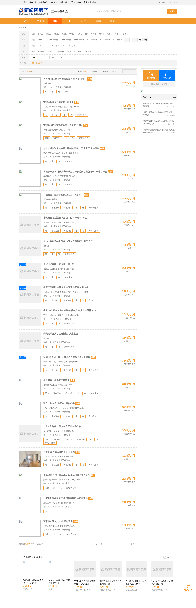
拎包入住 (50, 52)
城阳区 (71, 34)
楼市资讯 (63, 2)
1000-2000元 (66, 40)
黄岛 (87, 34)
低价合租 (60, 52)
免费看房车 (43, 2)
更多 (174, 97)
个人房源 (77, 52)
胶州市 (125, 34)
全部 (33, 34)
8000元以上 (117, 40)
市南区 (40, 34)
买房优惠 (32, 2)
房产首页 (23, 2)
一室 (39, 46)
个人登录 (173, 2)
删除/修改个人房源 (159, 84)
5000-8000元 (105, 40)
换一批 (170, 557)
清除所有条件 (37, 63)
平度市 (117, 34)
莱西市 (109, 34)
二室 (46, 46)
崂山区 (56, 34)
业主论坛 (93, 2)
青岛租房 (22, 28)
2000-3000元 (79, 40)
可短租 (69, 52)
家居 (85, 2)
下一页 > (130, 544)
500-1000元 (53, 40)
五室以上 (72, 46)
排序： (82, 71)
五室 (64, 46)
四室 (58, 46)
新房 (112, 21)
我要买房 (167, 78)
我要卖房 (151, 78)
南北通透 (87, 52)
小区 (69, 21)
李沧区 (64, 34)
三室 (52, 46)
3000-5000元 (92, 40)
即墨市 (93, 34)
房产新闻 (53, 2)
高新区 (79, 34)
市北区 (48, 34)
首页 (26, 21)
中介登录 (162, 2)
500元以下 (42, 40)
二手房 (72, 2)
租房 (79, 2)
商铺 (83, 21)
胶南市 (101, 34)
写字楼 (98, 21)
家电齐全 (41, 52)
